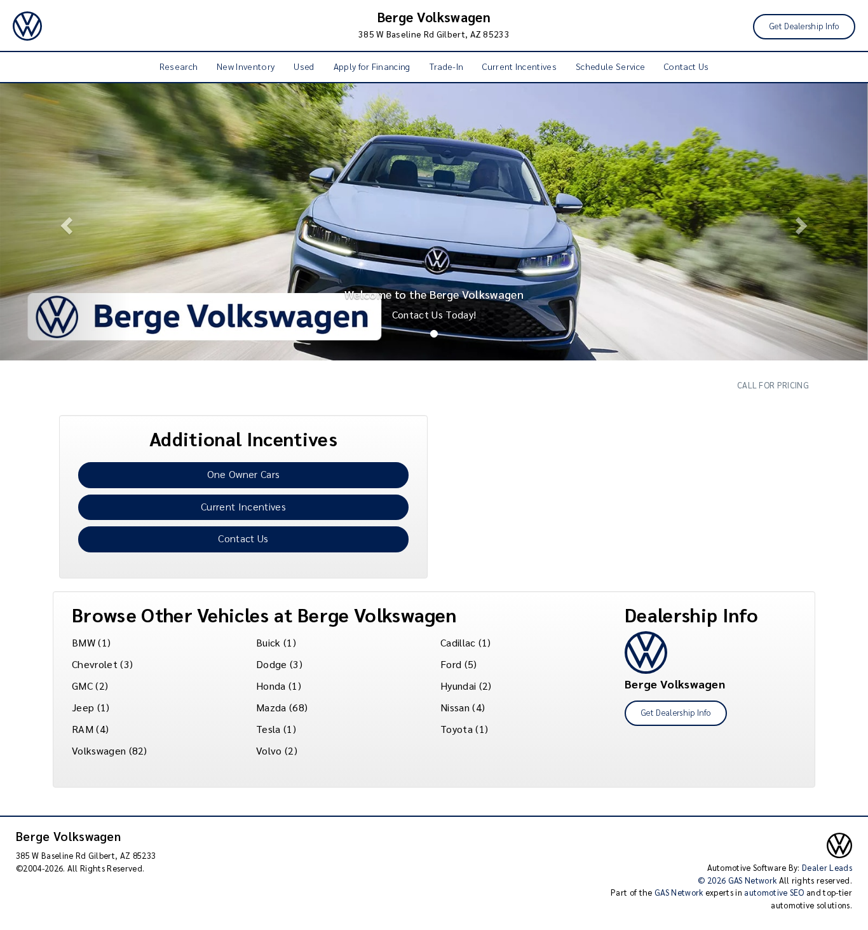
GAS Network (678, 892)
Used (304, 66)
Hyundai (458, 685)
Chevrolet (95, 664)
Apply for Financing (372, 66)
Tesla (268, 728)
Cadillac (458, 642)
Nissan (455, 707)
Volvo (269, 750)
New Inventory (246, 66)
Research (178, 66)
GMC (82, 685)
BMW (83, 642)
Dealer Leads (827, 867)
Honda (271, 685)
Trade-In (447, 66)
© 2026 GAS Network (737, 880)
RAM (82, 728)
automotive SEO (774, 892)
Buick (268, 642)
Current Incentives (519, 66)
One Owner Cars (243, 474)
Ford (450, 664)
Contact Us (686, 66)
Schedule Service (610, 66)
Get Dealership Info (804, 25)
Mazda (271, 707)
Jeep (83, 707)
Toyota (456, 728)
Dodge (271, 664)
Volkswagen (99, 750)
